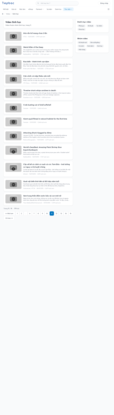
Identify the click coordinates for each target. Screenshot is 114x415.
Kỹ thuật (90, 26)
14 (66, 213)
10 (47, 213)
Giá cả (14, 9)
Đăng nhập (104, 3)
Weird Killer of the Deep (33, 47)
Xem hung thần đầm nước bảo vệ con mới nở (42, 196)
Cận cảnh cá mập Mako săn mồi (36, 76)
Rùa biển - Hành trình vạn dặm (36, 61)
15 (70, 213)
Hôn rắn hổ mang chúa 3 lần (35, 33)
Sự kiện (49, 9)
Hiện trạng (82, 49)
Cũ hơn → (9, 218)
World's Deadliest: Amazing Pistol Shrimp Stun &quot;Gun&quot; (42, 148)
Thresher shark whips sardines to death (39, 90)
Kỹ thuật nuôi (83, 42)
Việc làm (22, 9)
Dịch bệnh (90, 46)
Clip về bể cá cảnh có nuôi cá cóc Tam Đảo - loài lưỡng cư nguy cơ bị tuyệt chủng (46, 165)
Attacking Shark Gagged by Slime (37, 133)
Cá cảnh (81, 46)
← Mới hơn (9, 213)
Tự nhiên (99, 26)
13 (61, 213)
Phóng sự (81, 26)
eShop (30, 9)
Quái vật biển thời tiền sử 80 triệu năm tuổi (41, 181)
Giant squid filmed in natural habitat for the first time (45, 119)
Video (8, 14)
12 (56, 213)
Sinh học (99, 46)
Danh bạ (58, 9)
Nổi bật (5, 9)
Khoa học (81, 29)
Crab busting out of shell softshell (37, 105)
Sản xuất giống (95, 42)
